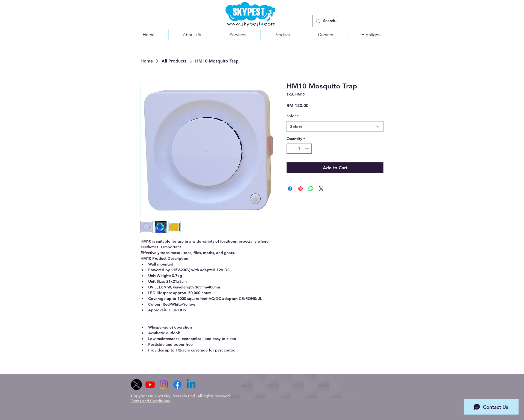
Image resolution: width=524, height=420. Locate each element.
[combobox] (335, 126)
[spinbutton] (299, 148)
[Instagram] (163, 384)
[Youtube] (150, 384)
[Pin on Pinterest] (300, 188)
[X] (136, 384)
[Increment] (307, 148)
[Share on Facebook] (290, 188)
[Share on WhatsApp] (311, 188)
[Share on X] (321, 188)
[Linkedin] (191, 384)
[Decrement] (290, 148)
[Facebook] (177, 384)
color (293, 116)
